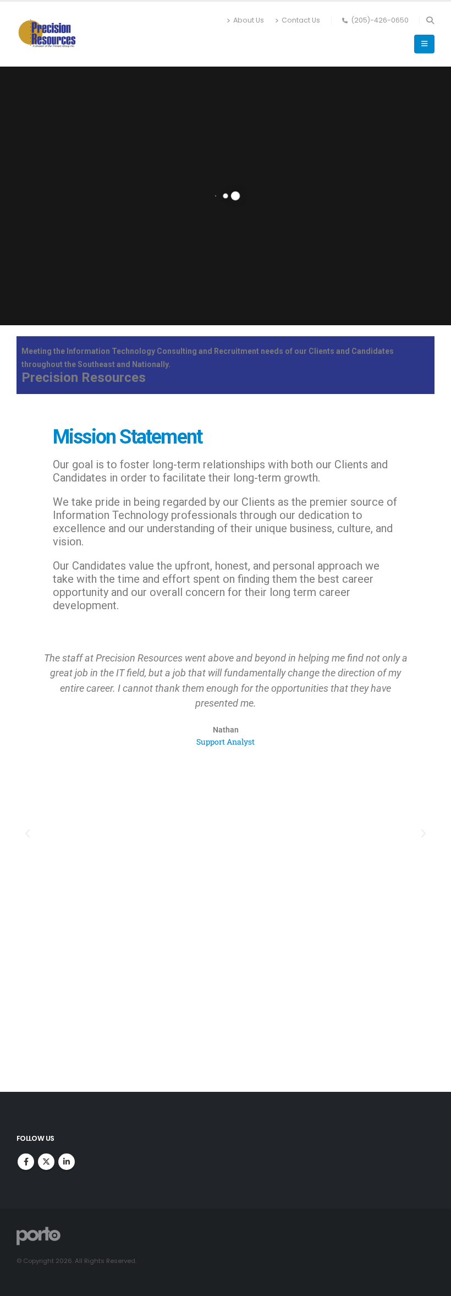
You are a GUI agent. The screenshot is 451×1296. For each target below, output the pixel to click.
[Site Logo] (46, 34)
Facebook (26, 1161)
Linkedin (66, 1161)
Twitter (46, 1161)
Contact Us (301, 20)
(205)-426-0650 (380, 20)
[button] (430, 20)
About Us (248, 20)
